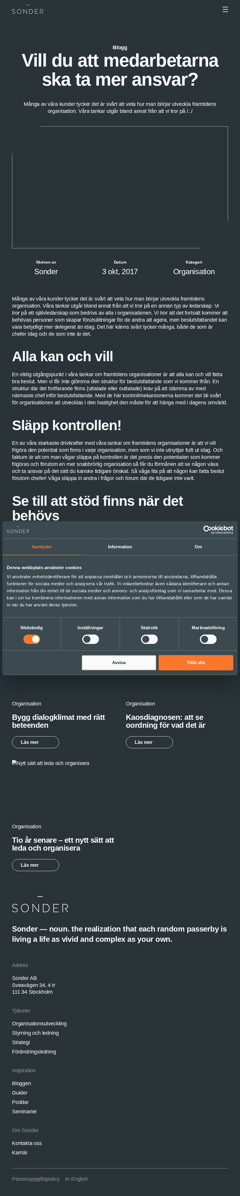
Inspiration (24, 1070)
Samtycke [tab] (42, 546)
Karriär (20, 1153)
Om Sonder (25, 1130)
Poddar (20, 1102)
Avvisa (119, 662)
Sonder (46, 271)
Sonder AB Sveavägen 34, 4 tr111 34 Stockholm (33, 985)
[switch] (90, 639)
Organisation (194, 271)
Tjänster (21, 1011)
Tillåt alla (196, 662)
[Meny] (225, 9)
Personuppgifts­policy (35, 1179)
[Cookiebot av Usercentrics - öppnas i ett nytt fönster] (207, 529)
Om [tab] (198, 546)
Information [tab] (120, 546)
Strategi (21, 1042)
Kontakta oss (27, 1143)
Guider (20, 1093)
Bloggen (21, 1083)
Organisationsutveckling (39, 1024)
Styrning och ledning (35, 1033)
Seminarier (24, 1111)
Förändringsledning (34, 1052)
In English (76, 1179)
